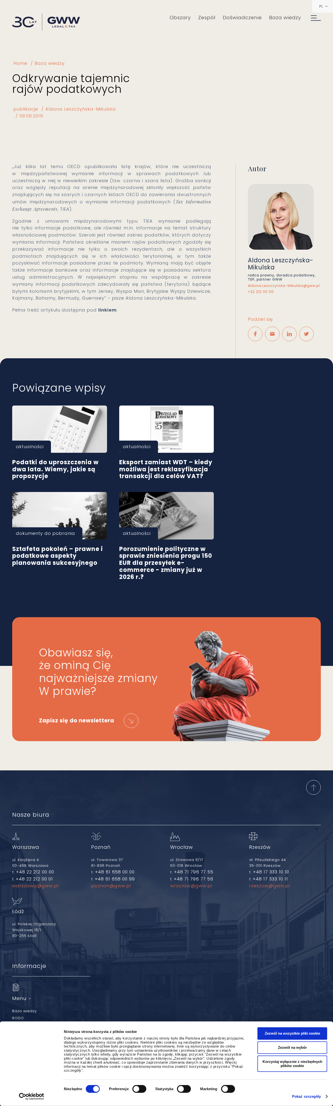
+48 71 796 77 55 (193, 872)
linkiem (107, 310)
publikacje (25, 109)
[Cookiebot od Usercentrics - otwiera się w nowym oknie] (31, 1096)
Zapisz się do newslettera (76, 720)
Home (20, 63)
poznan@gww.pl (111, 886)
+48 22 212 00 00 (35, 872)
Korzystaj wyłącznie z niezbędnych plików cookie (292, 1063)
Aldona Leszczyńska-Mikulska (80, 109)
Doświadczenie (242, 17)
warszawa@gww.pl (35, 886)
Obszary (180, 17)
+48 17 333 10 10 (271, 872)
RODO (18, 1018)
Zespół (206, 17)
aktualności (30, 447)
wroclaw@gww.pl (191, 886)
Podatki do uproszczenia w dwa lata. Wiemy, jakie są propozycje (59, 429)
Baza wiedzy (285, 17)
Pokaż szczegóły (306, 1096)
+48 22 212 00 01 (34, 879)
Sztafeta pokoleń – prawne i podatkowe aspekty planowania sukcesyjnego (59, 515)
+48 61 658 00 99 (115, 879)
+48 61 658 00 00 (115, 872)
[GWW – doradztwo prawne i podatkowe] (46, 22)
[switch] (139, 1089)
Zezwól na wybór (292, 1047)
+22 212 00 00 (262, 292)
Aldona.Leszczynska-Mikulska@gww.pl (284, 286)
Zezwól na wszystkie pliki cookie (292, 1033)
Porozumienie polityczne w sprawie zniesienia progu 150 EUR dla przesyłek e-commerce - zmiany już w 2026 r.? (166, 515)
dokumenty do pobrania (45, 533)
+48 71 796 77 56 (193, 879)
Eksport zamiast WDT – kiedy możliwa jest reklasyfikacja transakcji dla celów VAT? (166, 429)
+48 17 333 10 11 (270, 879)
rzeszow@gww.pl (269, 886)
